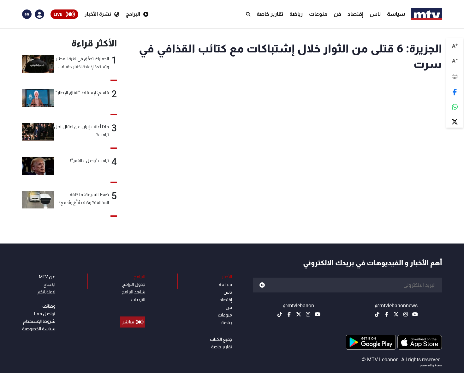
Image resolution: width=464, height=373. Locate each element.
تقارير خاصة (270, 14)
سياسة (396, 14)
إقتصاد (355, 14)
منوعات (318, 14)
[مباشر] (132, 307)
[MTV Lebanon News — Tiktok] (377, 314)
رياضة (296, 14)
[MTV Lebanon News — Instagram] (405, 314)
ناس (375, 14)
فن (337, 14)
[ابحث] (248, 14)
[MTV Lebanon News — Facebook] (386, 314)
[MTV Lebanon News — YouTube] (415, 314)
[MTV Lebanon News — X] (396, 314)
